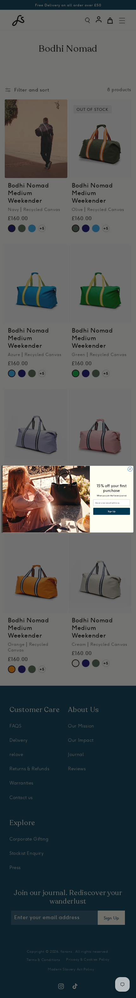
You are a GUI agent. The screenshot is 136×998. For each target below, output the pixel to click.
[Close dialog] (130, 469)
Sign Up (111, 511)
